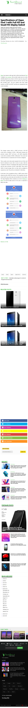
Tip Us (22, 644)
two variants (9, 77)
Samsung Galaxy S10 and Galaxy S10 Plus (6, 637)
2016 (4, 585)
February (5, 609)
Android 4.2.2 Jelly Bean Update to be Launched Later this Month (18, 554)
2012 (4, 616)
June (4, 602)
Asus (4, 683)
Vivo (8, 692)
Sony (4, 692)
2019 (4, 579)
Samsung (22, 689)
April (4, 605)
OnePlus (11, 689)
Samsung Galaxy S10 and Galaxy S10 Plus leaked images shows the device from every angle (17, 664)
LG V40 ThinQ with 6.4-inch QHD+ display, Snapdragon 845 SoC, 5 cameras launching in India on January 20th (17, 675)
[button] (2, 15)
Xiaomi (13, 692)
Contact (16, 644)
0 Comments (21, 41)
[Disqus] (14, 365)
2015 (4, 587)
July (3, 600)
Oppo (2, 75)
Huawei (4, 686)
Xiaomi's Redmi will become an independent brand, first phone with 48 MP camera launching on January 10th (18, 536)
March (4, 607)
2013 (4, 614)
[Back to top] (25, 703)
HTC (14, 683)
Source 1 (3, 241)
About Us (10, 644)
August (4, 598)
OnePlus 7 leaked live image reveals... (19, 637)
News (7, 274)
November (5, 592)
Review (16, 689)
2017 (4, 583)
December (5, 590)
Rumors (24, 274)
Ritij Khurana (4, 43)
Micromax (20, 686)
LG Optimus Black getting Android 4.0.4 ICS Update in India (18, 544)
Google (9, 683)
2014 (4, 589)
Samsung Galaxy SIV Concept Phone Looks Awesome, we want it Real (13, 529)
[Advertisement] (14, 59)
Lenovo (13, 686)
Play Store (18, 645)
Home (3, 644)
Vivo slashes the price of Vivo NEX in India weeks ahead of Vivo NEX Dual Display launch (18, 565)
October (5, 594)
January (4, 611)
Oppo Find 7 (17, 274)
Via (7, 241)
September (5, 596)
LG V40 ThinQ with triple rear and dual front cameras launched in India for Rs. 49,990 (17, 669)
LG (9, 686)
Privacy (12, 645)
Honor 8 (18, 683)
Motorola (5, 689)
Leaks (3, 274)
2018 (4, 581)
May (4, 604)
